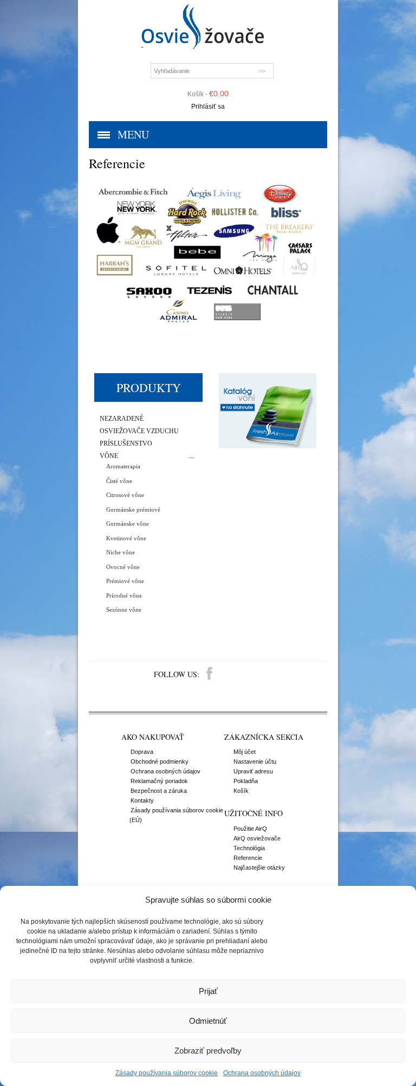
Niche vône (120, 552)
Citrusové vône (125, 495)
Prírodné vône (124, 595)
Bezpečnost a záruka (159, 790)
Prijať (208, 991)
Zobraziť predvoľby (208, 1050)
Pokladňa (245, 781)
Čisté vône (119, 481)
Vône (109, 456)
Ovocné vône (123, 567)
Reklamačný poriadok (159, 781)
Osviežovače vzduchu (139, 431)
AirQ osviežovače (257, 838)
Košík (241, 790)
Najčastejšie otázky (259, 867)
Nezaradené (122, 418)
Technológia (249, 848)
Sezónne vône (123, 609)
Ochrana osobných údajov (262, 1073)
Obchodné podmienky (159, 761)
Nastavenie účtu (254, 761)
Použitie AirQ (250, 828)
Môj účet (244, 752)
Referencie (247, 858)
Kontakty (142, 800)
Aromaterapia (123, 466)
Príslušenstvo (126, 443)
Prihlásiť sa (208, 106)
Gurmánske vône (127, 523)
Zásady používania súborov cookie (166, 1073)
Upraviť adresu (253, 771)
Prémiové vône (125, 581)
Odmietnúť (208, 1020)
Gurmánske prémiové (133, 509)
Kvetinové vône (126, 538)
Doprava (142, 752)
